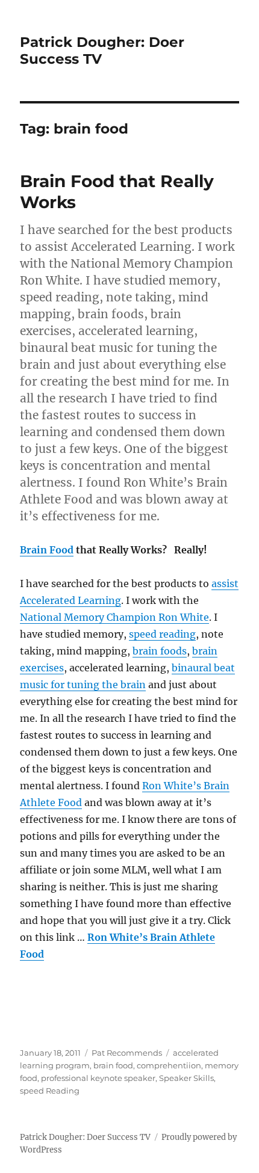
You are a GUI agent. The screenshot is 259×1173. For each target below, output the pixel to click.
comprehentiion (169, 1065)
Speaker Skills (186, 1078)
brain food (113, 1065)
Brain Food (46, 550)
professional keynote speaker (98, 1078)
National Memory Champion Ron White (114, 617)
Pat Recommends (127, 1053)
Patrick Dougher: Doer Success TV (85, 1137)
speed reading (162, 634)
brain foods (160, 651)
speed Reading (50, 1090)
